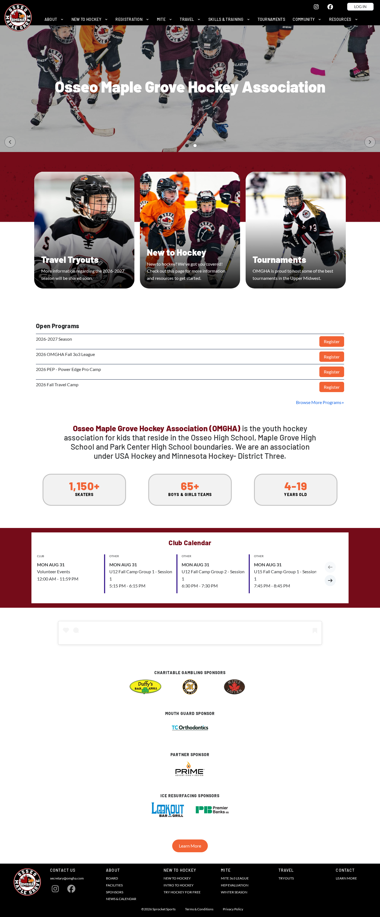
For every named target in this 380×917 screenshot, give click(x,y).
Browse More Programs (318, 402)
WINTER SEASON (234, 892)
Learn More (190, 845)
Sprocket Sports (164, 909)
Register (332, 341)
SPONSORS (114, 892)
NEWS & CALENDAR (121, 899)
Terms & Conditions (199, 909)
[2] (195, 146)
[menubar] (201, 19)
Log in (360, 6)
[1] (187, 146)
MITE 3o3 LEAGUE (235, 878)
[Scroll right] (330, 580)
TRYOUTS (286, 878)
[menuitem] (54, 19)
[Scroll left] (330, 567)
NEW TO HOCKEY (177, 878)
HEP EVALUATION (234, 885)
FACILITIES (114, 885)
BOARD (112, 878)
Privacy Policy (233, 909)
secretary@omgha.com (67, 878)
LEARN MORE (346, 878)
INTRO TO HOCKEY (179, 885)
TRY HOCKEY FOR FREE (182, 892)
